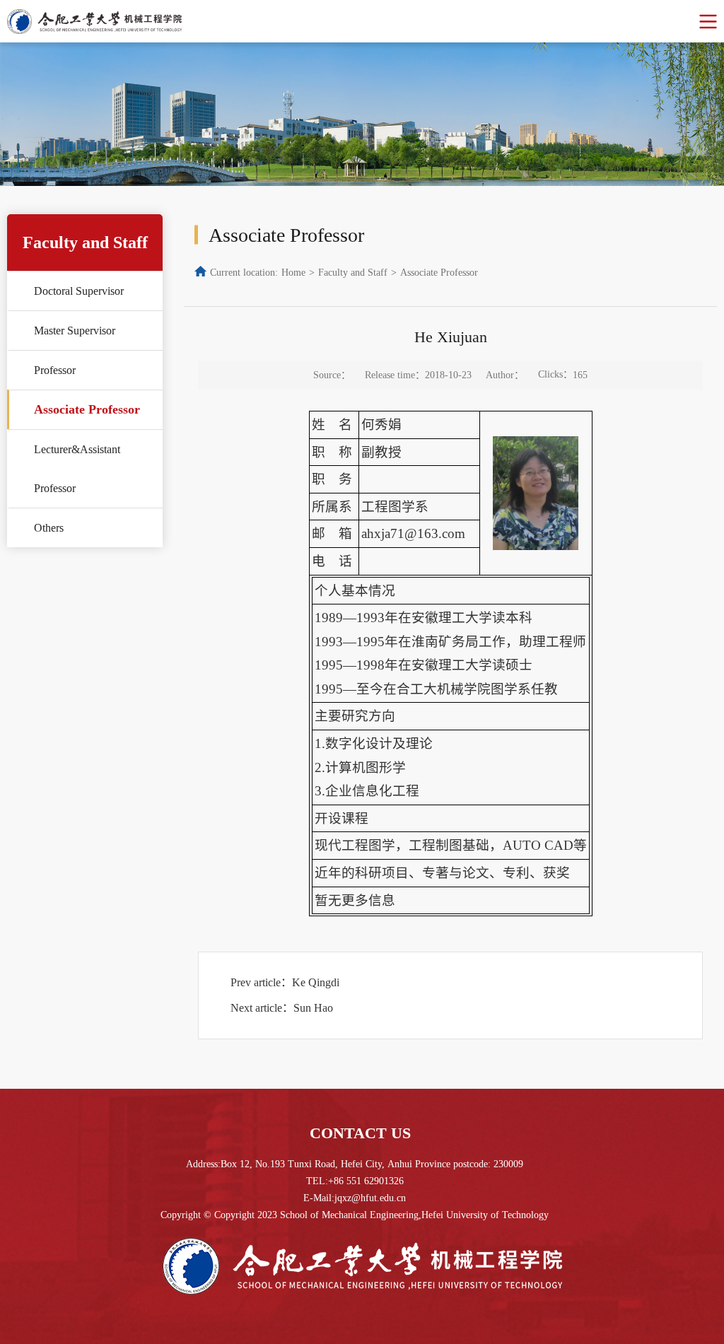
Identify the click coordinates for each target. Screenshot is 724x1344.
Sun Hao (313, 1008)
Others (49, 528)
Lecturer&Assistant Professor (77, 468)
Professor (55, 370)
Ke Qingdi (315, 982)
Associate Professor (87, 409)
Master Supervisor (74, 331)
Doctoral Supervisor (79, 291)
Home (293, 272)
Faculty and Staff (352, 272)
